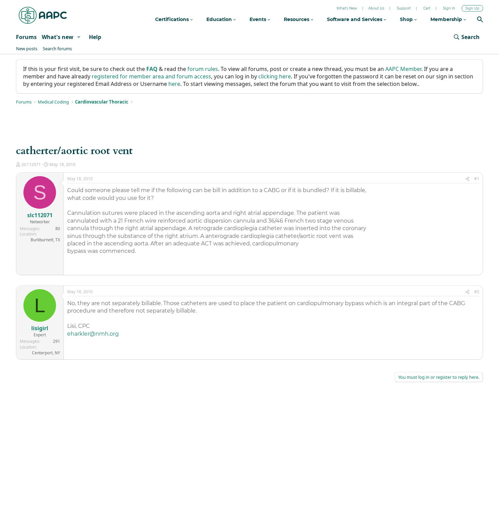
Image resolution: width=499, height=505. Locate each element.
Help (95, 37)
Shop (407, 19)
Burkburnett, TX (45, 240)
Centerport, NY (46, 353)
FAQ (152, 69)
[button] (79, 37)
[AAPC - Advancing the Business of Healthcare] (42, 15)
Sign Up (472, 8)
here (174, 84)
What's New (346, 8)
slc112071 (31, 164)
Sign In (449, 8)
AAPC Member (403, 69)
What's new (57, 37)
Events (258, 19)
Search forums (57, 48)
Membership (446, 19)
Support (404, 8)
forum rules (202, 69)
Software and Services (355, 19)
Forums (26, 37)
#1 (476, 179)
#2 (476, 292)
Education (219, 19)
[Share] (467, 179)
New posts (26, 48)
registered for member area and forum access (151, 76)
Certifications (172, 19)
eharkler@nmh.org (93, 334)
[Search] (480, 20)
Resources (297, 19)
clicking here (274, 76)
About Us (376, 8)
